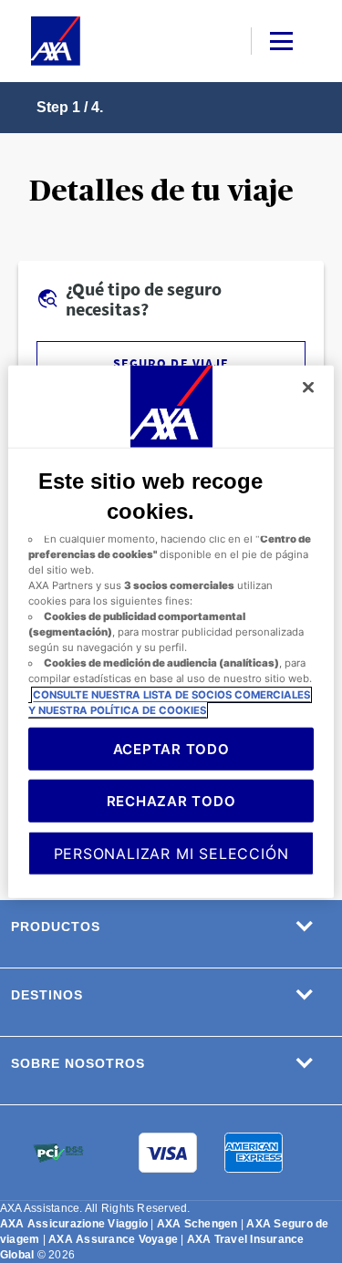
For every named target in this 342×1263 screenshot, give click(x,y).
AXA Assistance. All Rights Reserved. (95, 1208)
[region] (170, 631)
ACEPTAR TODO (171, 748)
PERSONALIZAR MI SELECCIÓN (171, 853)
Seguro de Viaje (170, 363)
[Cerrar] (308, 387)
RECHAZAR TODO (171, 800)
